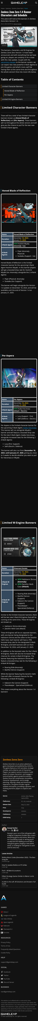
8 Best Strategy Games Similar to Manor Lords (18, 876)
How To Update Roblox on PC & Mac (14, 865)
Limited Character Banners (12, 86)
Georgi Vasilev (17, 24)
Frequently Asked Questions (10, 949)
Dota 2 (6, 912)
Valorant (7, 926)
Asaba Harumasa (29, 428)
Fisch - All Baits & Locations (11, 871)
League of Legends (10, 915)
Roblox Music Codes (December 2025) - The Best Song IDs (18, 858)
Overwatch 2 (8, 929)
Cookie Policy (5, 953)
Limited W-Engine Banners (12, 99)
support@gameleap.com (9, 962)
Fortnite (6, 933)
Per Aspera (8, 95)
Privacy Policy (5, 942)
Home (3, 8)
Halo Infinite (8, 919)
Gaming (8, 8)
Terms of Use (5, 946)
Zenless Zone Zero (17, 8)
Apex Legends (8, 922)
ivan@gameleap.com (8, 992)
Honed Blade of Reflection (14, 91)
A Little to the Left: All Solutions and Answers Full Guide (19, 883)
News (26, 8)
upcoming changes (8, 62)
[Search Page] (36, 3)
